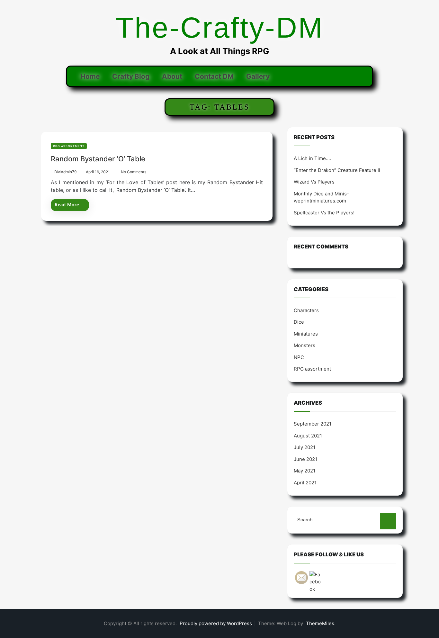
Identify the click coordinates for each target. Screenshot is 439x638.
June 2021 (305, 459)
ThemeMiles (320, 623)
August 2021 (308, 436)
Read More (67, 205)
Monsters (304, 345)
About (172, 76)
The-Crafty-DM (220, 28)
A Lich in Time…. (312, 158)
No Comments (133, 171)
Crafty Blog (130, 76)
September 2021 (312, 424)
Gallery (258, 76)
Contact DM (214, 76)
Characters (306, 310)
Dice (299, 322)
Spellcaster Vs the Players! (324, 213)
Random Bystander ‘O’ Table (98, 159)
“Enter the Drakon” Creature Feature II (337, 170)
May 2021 (304, 471)
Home (90, 76)
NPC (299, 357)
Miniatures (306, 334)
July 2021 (304, 447)
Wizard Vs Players (314, 182)
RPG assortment (69, 146)
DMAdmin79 (65, 171)
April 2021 (305, 483)
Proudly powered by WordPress (216, 623)
